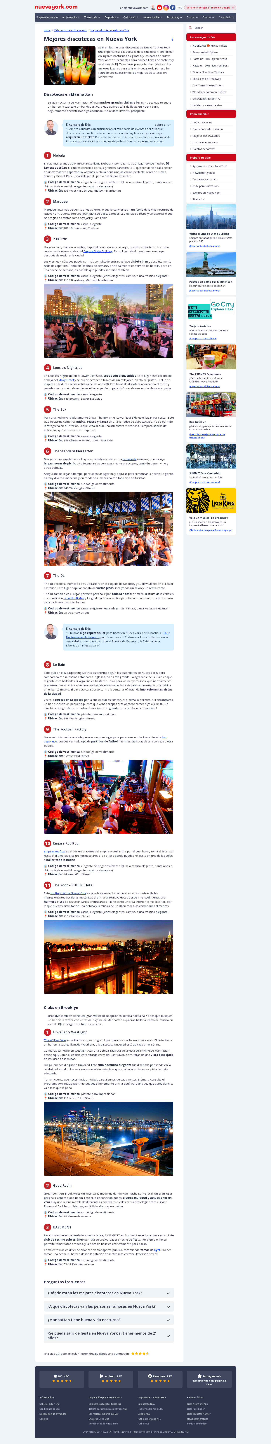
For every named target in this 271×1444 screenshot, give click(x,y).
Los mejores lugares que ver (103, 1413)
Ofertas (206, 17)
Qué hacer (129, 17)
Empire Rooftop (54, 851)
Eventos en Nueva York (206, 192)
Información (46, 1397)
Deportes (110, 17)
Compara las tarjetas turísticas (105, 1403)
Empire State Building (98, 251)
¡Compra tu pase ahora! (203, 338)
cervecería (129, 459)
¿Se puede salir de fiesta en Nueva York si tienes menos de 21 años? (102, 1335)
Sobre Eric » (163, 124)
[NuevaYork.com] (56, 7)
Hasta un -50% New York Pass (210, 65)
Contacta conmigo (197, 1423)
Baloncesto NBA (146, 1403)
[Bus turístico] (211, 404)
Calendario (225, 17)
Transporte (90, 17)
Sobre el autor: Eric (49, 1403)
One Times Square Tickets (208, 85)
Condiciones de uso (49, 1408)
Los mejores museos (205, 142)
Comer (191, 17)
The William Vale (55, 1040)
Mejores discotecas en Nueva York (110, 30)
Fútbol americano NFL (149, 1418)
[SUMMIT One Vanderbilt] (211, 456)
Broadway (173, 17)
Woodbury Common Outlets (209, 92)
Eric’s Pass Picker (196, 1408)
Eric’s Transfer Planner (199, 1413)
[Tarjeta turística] (211, 309)
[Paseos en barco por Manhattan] (211, 264)
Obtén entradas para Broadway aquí (210, 530)
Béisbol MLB (144, 1413)
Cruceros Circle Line (99, 1418)
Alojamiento (69, 17)
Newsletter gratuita (204, 172)
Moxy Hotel (66, 380)
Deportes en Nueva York (152, 1397)
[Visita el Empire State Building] (211, 216)
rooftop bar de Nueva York (68, 893)
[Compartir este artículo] (170, 39)
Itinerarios (198, 199)
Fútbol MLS (143, 1423)
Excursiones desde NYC (206, 98)
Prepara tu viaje (46, 17)
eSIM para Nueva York (205, 186)
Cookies (43, 1418)
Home (47, 30)
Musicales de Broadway (206, 79)
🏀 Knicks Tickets (209, 45)
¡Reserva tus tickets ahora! (204, 246)
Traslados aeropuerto (205, 179)
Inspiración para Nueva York (105, 1397)
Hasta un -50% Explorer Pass (209, 59)
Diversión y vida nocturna (207, 129)
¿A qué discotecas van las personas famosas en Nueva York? (102, 1306)
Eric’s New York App (197, 1403)
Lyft (157, 1250)
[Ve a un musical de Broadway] (211, 500)
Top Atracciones (202, 122)
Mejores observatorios (206, 135)
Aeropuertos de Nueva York (103, 1423)
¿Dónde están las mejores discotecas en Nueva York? (95, 1292)
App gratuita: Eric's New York (209, 166)
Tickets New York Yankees (208, 72)
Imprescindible (151, 17)
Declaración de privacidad (52, 1413)
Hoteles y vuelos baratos (207, 105)
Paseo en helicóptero (205, 52)
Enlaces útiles (195, 1397)
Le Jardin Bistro (74, 598)
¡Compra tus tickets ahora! (204, 482)
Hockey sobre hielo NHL (150, 1408)
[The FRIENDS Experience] (211, 357)
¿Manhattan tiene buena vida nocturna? (84, 1319)
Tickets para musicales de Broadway (108, 1408)
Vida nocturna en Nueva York (70, 30)
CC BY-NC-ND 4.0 (179, 1431)
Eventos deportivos (204, 149)
